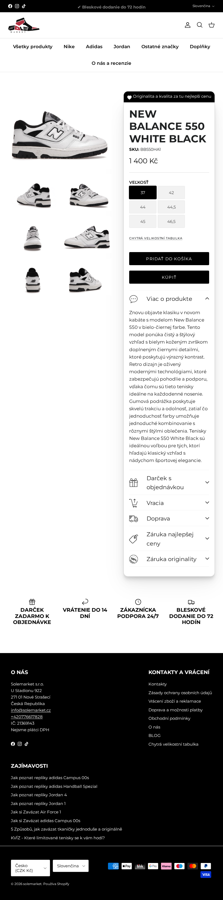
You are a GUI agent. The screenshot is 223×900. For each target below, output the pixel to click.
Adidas (94, 46)
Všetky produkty (32, 46)
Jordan (122, 46)
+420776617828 (27, 716)
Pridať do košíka (169, 258)
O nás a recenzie (111, 63)
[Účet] (186, 25)
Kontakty (157, 684)
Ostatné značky (160, 46)
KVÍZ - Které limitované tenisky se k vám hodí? (58, 837)
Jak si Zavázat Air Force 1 (36, 812)
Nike (69, 46)
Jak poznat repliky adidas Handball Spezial (54, 786)
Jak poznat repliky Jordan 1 (38, 803)
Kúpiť (169, 277)
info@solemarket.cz (31, 710)
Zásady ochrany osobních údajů (180, 692)
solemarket (32, 884)
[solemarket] (23, 25)
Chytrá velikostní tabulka (155, 238)
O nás (154, 727)
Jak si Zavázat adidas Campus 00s (45, 820)
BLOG (154, 735)
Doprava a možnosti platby (175, 709)
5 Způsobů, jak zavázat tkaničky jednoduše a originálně (66, 829)
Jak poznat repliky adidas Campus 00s (50, 777)
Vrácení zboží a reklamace (174, 701)
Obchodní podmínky (169, 718)
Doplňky (200, 46)
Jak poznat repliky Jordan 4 (39, 794)
